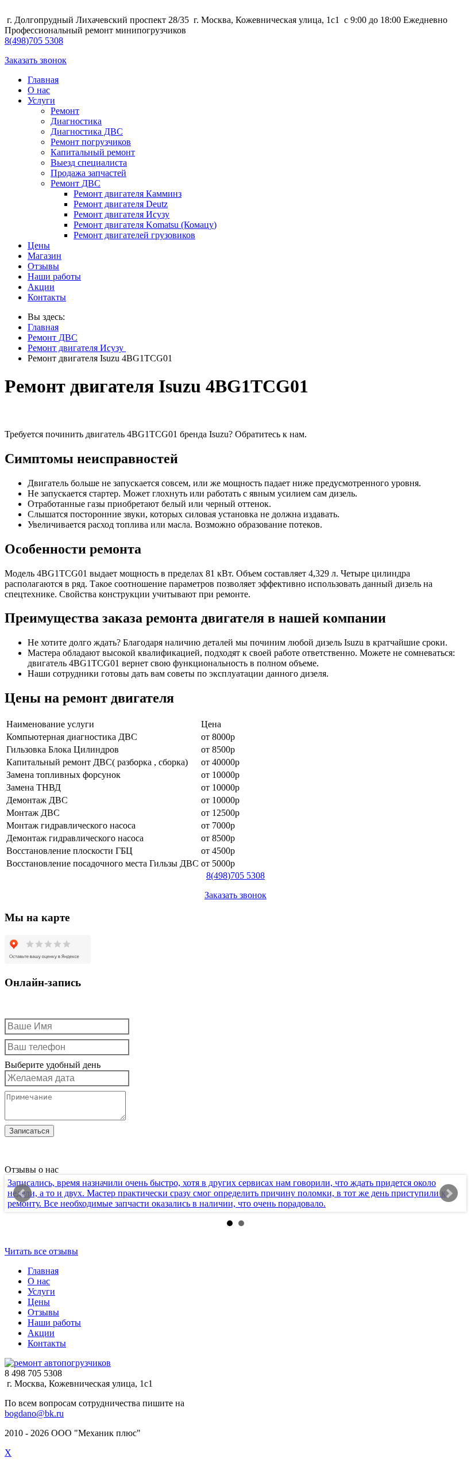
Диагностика (76, 121)
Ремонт (65, 111)
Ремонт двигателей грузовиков (134, 235)
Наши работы (54, 276)
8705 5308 (34, 40)
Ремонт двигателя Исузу (121, 214)
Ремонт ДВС (76, 183)
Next (448, 1193)
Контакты (47, 297)
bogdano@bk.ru (34, 1413)
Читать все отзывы (41, 1251)
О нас (39, 90)
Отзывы (43, 266)
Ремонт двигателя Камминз (128, 194)
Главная (43, 80)
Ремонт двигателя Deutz (121, 204)
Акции (41, 287)
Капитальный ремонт (93, 152)
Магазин (44, 256)
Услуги (41, 100)
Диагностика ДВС (87, 131)
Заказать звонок (36, 60)
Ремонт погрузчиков (91, 142)
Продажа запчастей (88, 173)
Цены (39, 245)
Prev (22, 1193)
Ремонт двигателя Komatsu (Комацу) (145, 225)
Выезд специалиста (89, 162)
